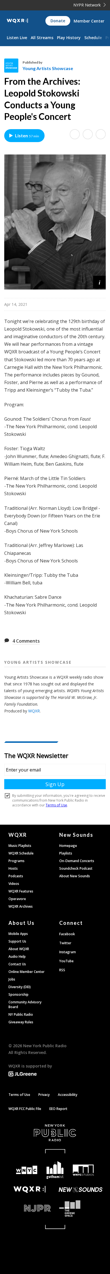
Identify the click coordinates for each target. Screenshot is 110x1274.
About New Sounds (74, 876)
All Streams (42, 37)
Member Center (89, 21)
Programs (16, 860)
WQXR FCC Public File (24, 1108)
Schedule (93, 37)
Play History (69, 37)
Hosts (13, 868)
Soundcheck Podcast (76, 868)
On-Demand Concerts (76, 860)
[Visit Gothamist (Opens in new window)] (55, 1170)
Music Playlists (19, 845)
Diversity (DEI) (19, 986)
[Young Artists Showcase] (13, 66)
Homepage (68, 845)
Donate (57, 20)
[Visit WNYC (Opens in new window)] (26, 1170)
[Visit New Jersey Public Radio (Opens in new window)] (29, 1208)
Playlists (65, 853)
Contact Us (17, 964)
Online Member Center (26, 971)
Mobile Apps (18, 933)
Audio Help (17, 956)
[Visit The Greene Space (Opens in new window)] (80, 1208)
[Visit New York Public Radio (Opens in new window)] (55, 1132)
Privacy (44, 1094)
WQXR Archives (20, 906)
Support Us (17, 941)
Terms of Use (19, 1094)
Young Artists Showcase (48, 68)
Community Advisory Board (24, 1004)
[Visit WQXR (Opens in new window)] (29, 1189)
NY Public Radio (20, 1014)
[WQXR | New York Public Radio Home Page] (17, 21)
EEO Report (58, 1108)
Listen (27, 135)
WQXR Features (20, 891)
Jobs (11, 979)
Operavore (17, 898)
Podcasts (15, 876)
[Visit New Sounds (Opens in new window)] (80, 1189)
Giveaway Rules (20, 1022)
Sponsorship (18, 994)
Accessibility (67, 1094)
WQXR (34, 711)
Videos (13, 883)
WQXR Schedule (21, 853)
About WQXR (18, 948)
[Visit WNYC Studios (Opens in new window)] (83, 1170)
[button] (99, 282)
